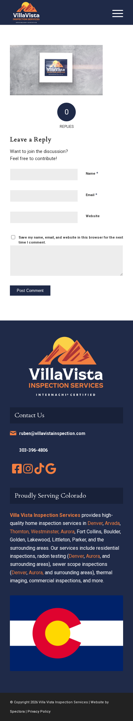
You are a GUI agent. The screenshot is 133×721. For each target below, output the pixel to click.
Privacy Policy (39, 712)
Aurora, (36, 572)
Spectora (17, 712)
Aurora (68, 532)
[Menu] (114, 12)
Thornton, (20, 532)
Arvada (112, 523)
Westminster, (45, 532)
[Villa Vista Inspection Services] (55, 12)
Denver (95, 523)
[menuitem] (114, 12)
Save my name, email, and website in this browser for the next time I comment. (71, 240)
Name (92, 173)
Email (91, 194)
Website (93, 216)
